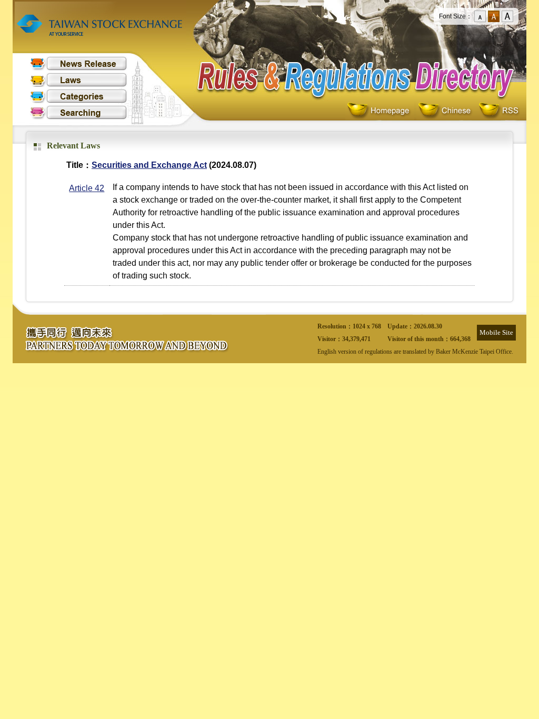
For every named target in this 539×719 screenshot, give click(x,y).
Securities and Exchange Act (149, 165)
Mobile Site (496, 332)
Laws (78, 80)
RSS (498, 111)
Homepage (380, 111)
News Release (78, 63)
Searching (78, 112)
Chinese (446, 111)
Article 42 (86, 188)
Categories (78, 96)
